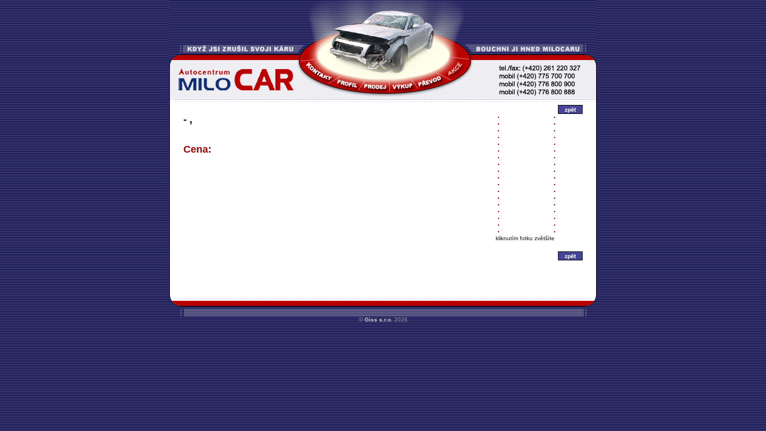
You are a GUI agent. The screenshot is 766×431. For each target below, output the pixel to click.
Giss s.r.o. (378, 320)
